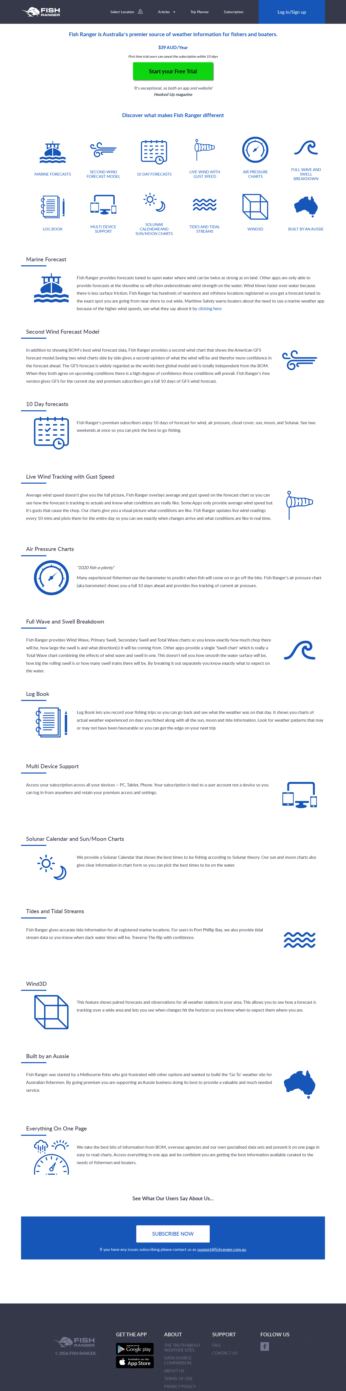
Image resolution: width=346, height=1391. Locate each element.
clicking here (210, 308)
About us (174, 1371)
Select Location (122, 11)
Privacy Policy (180, 1386)
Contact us (225, 1353)
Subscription (233, 11)
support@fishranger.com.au (221, 1249)
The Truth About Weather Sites (182, 1347)
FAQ (216, 1345)
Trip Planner (199, 11)
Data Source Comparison (177, 1360)
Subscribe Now (173, 1233)
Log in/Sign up (292, 12)
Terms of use (178, 1378)
